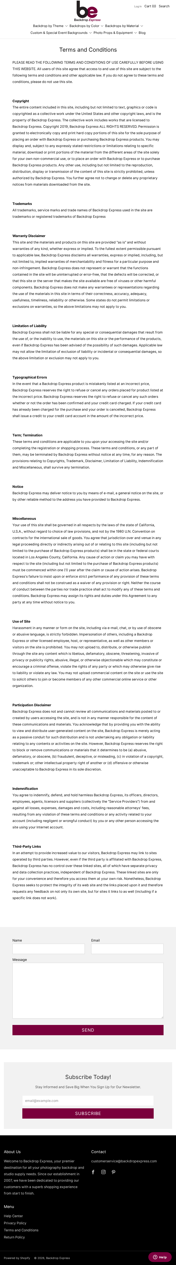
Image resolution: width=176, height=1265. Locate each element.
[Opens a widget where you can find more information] (160, 1257)
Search (164, 6)
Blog (142, 33)
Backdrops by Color (84, 26)
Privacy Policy (15, 1223)
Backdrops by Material (122, 26)
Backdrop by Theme (48, 26)
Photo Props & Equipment (113, 33)
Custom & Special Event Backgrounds (59, 33)
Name (17, 940)
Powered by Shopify (17, 1258)
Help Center (13, 1216)
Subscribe (88, 1113)
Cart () (150, 6)
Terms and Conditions (21, 1230)
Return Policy (14, 1237)
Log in (138, 6)
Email (95, 940)
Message (19, 960)
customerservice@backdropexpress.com (124, 1161)
